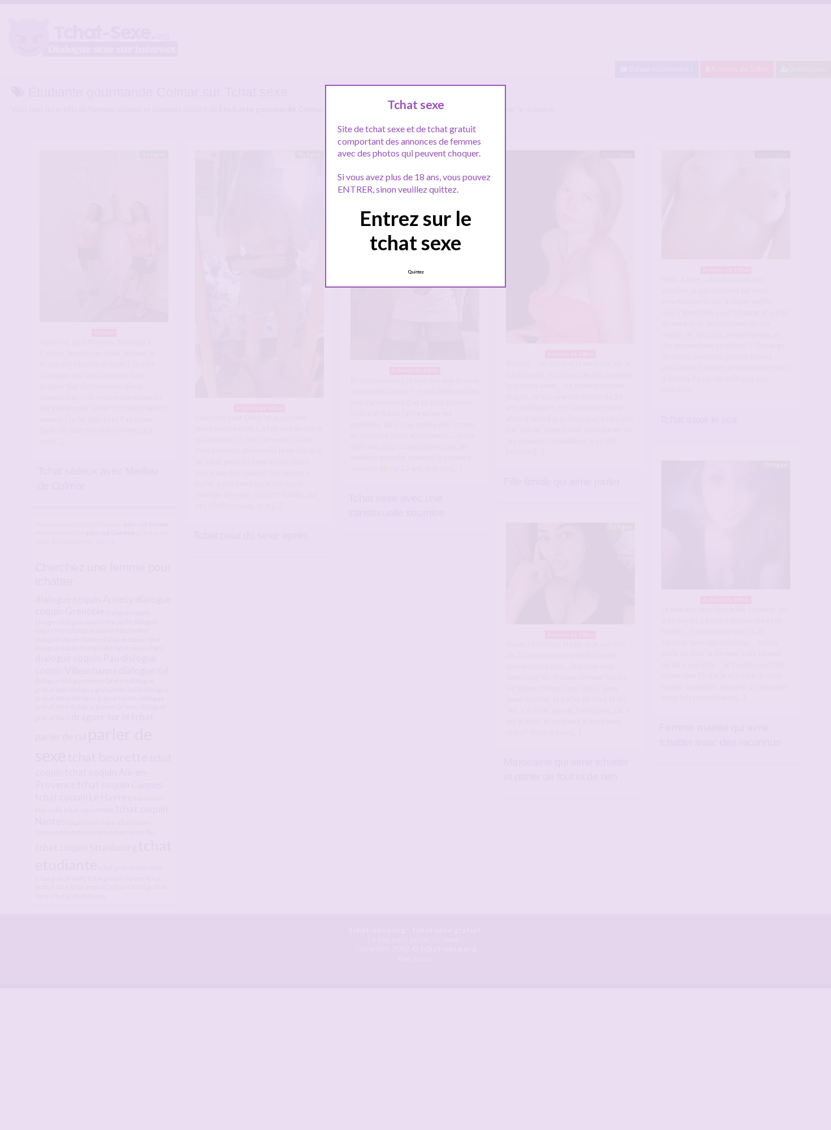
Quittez (416, 272)
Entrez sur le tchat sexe (415, 230)
